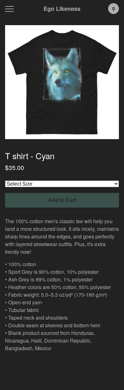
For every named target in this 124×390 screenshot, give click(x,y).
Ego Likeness (62, 8)
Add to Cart (62, 200)
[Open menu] (10, 9)
